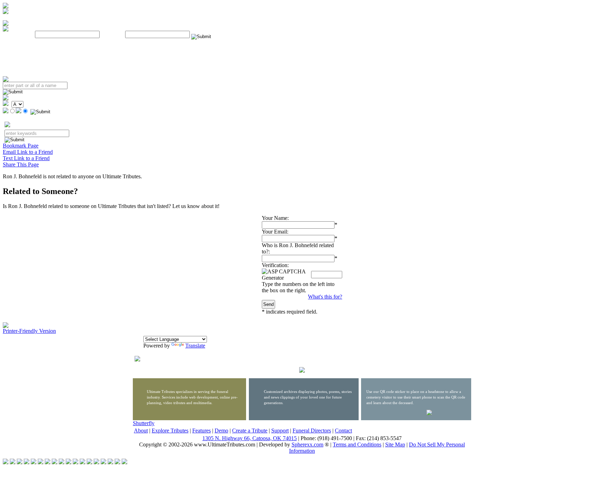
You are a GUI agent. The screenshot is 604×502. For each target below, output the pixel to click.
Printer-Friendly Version (29, 331)
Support (280, 430)
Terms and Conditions (357, 444)
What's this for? (325, 297)
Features (201, 430)
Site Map (395, 444)
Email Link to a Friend (28, 152)
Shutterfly (143, 423)
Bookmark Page (20, 146)
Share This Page (21, 164)
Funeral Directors (312, 430)
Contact (343, 430)
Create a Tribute (249, 430)
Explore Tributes (170, 430)
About (141, 430)
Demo (221, 430)
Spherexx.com (307, 444)
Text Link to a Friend (26, 158)
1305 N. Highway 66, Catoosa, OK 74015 (249, 438)
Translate (195, 346)
